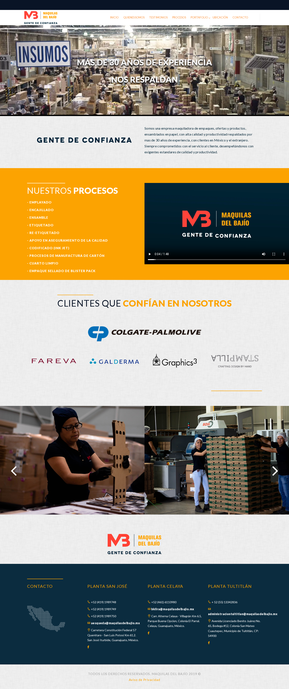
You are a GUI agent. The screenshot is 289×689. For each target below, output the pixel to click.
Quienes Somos (133, 17)
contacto (240, 17)
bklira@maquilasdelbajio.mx (172, 609)
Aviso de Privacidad (144, 680)
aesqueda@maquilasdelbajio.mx (115, 623)
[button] (7, 72)
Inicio (114, 17)
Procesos (179, 17)
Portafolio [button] (199, 17)
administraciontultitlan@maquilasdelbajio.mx (242, 614)
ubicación (220, 17)
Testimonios (158, 17)
